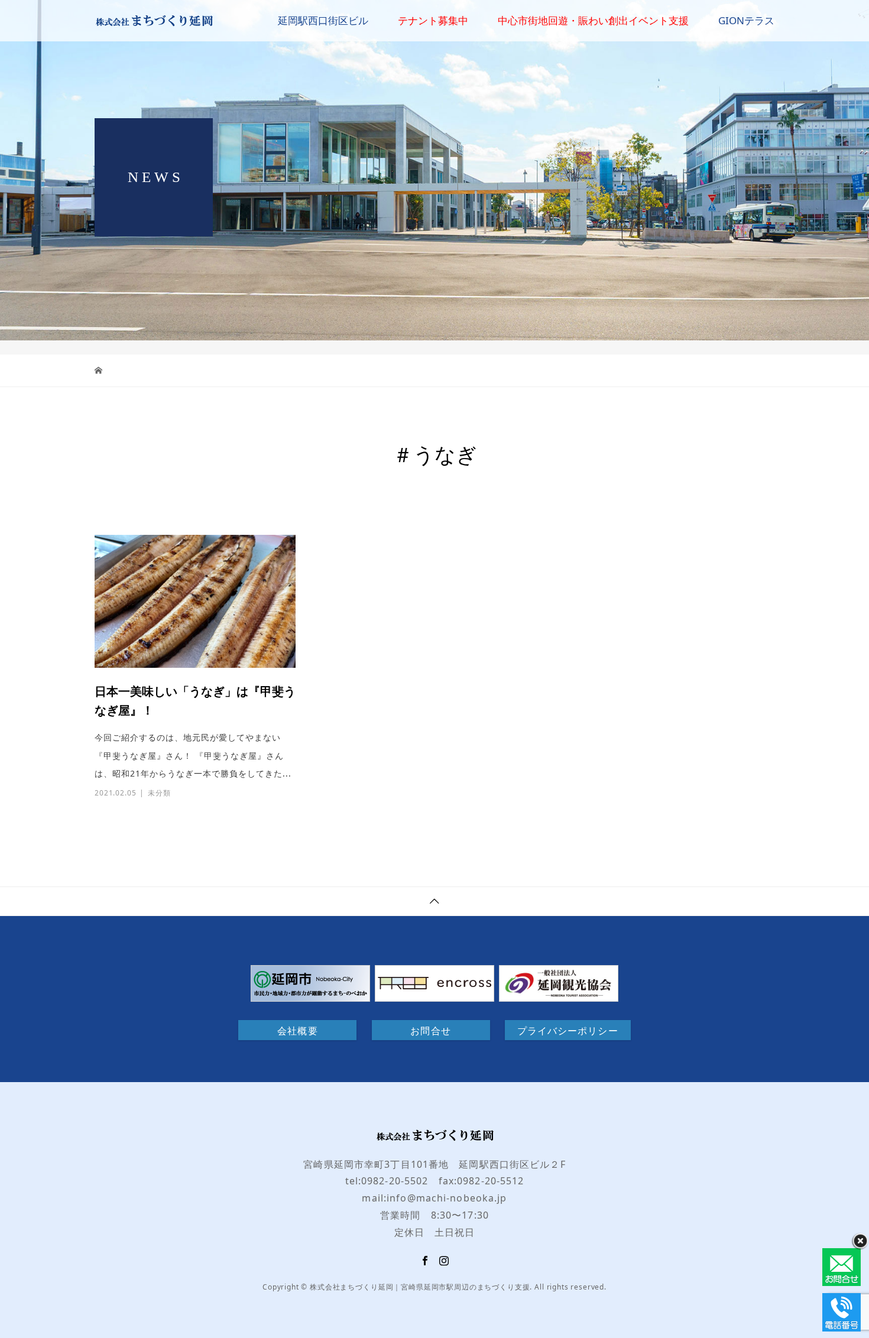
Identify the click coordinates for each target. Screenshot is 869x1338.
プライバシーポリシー (567, 1030)
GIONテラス (746, 20)
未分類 (159, 793)
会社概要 (297, 1030)
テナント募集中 (433, 20)
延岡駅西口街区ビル (323, 20)
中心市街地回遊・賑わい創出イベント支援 (593, 20)
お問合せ (430, 1030)
